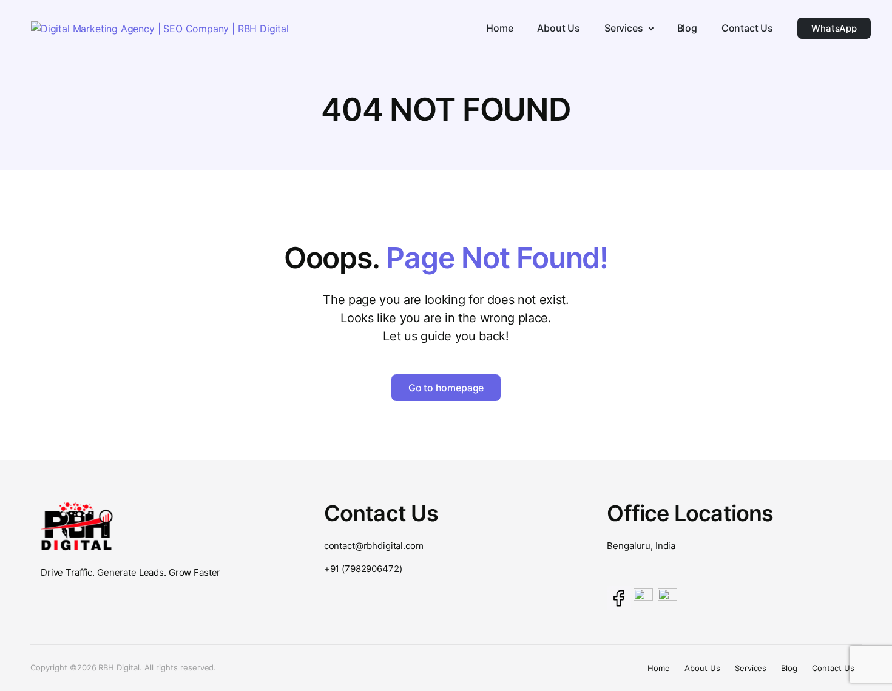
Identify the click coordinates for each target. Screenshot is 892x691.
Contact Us (833, 668)
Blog (789, 668)
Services (751, 668)
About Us (702, 668)
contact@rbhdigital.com (374, 545)
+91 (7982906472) (363, 569)
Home (658, 668)
